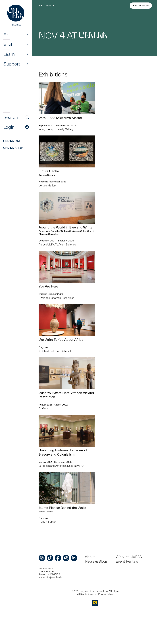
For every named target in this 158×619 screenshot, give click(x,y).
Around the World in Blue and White (65, 227)
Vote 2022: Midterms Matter (60, 118)
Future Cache (49, 171)
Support (11, 63)
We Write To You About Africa (61, 339)
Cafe (13, 141)
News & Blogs (96, 561)
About (90, 557)
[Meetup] (66, 558)
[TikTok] (50, 558)
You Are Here (48, 286)
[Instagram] (42, 558)
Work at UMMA (129, 557)
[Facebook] (58, 558)
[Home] (16, 15)
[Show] (27, 34)
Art (6, 34)
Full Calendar (141, 5)
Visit (7, 44)
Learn (9, 54)
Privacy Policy (105, 594)
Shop (13, 148)
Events (50, 5)
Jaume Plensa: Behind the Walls (62, 507)
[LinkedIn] (74, 558)
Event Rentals (127, 561)
